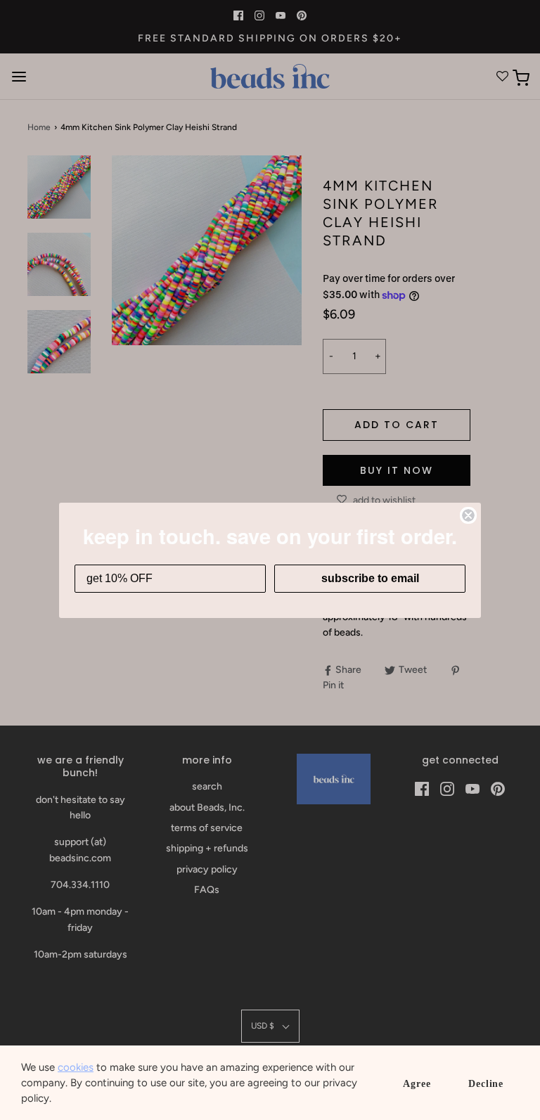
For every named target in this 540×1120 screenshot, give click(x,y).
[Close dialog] (468, 515)
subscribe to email (370, 578)
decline (485, 1084)
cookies (76, 1067)
